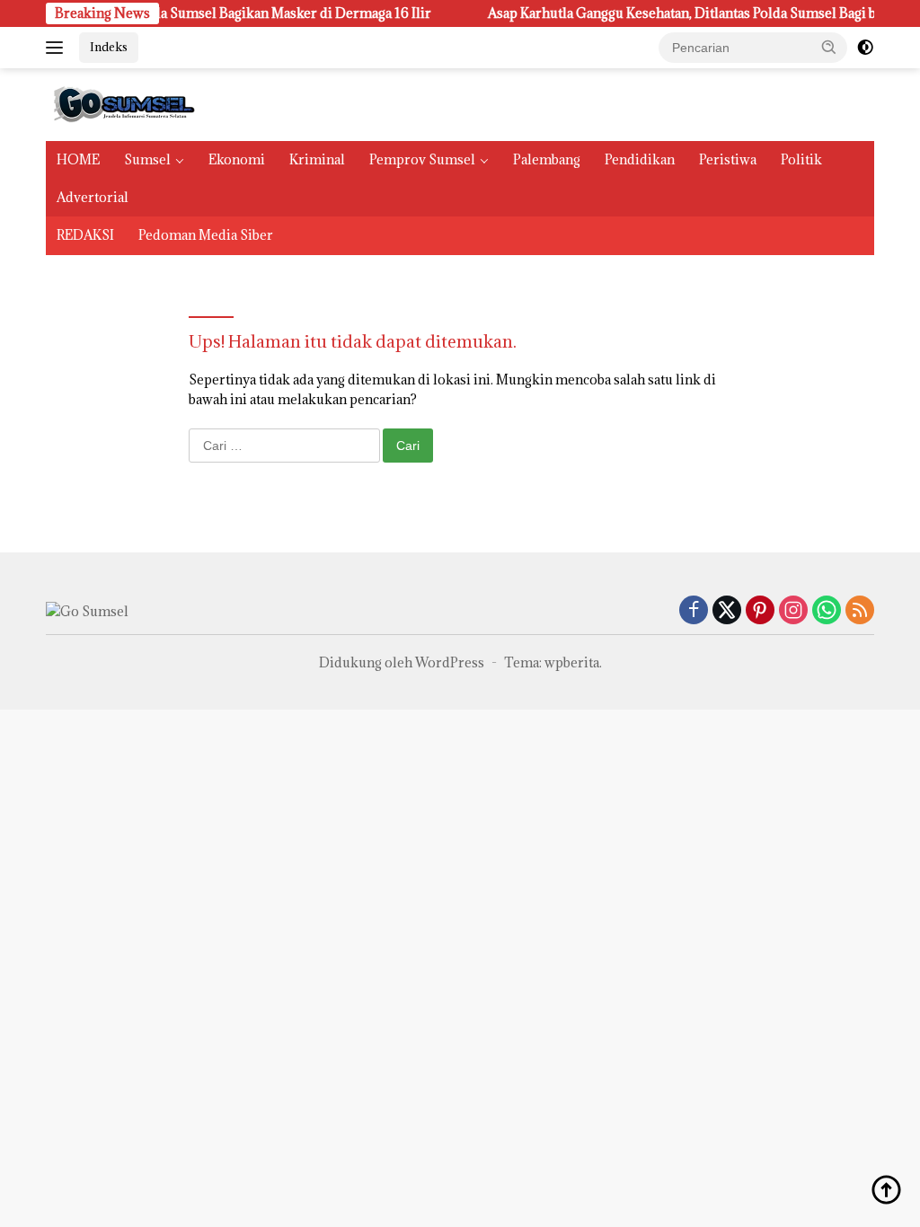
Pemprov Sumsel (422, 159)
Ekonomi (236, 159)
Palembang (546, 159)
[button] (829, 46)
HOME (78, 159)
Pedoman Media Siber (205, 234)
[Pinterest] (760, 611)
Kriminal (317, 159)
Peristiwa (727, 159)
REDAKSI (85, 234)
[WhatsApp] (826, 611)
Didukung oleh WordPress (401, 662)
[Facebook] (693, 611)
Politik (801, 159)
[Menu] (58, 47)
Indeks (109, 47)
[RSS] (859, 611)
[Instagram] (793, 611)
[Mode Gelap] (865, 47)
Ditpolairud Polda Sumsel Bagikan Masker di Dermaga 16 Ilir (228, 13)
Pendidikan (640, 159)
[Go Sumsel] (122, 102)
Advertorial (92, 197)
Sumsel (147, 159)
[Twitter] (726, 611)
